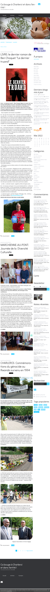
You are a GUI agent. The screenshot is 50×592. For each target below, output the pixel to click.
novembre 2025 (37, 82)
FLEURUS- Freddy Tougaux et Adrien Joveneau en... (40, 373)
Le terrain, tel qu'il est (39, 96)
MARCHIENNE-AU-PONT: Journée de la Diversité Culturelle (15, 248)
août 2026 (36, 66)
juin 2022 (15, 42)
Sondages (36, 180)
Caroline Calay (37, 231)
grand (45, 405)
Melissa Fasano (37, 215)
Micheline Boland (37, 260)
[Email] (39, 4)
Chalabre (40, 116)
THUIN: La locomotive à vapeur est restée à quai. (41, 323)
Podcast (36, 175)
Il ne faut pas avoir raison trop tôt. (41, 118)
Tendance (36, 185)
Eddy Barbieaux (37, 245)
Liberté (47, 96)
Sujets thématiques (38, 182)
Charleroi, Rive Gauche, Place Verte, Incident (40, 160)
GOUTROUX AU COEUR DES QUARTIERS (41, 209)
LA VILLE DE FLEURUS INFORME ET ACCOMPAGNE (41, 268)
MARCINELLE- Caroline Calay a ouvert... (41, 232)
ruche (35, 405)
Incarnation (42, 94)
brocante (47, 407)
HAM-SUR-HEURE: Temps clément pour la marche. (41, 331)
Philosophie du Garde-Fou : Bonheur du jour (41, 113)
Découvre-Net (37, 168)
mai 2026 (36, 71)
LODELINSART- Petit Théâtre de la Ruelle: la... (41, 309)
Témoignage (36, 184)
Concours (36, 162)
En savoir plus (9, 591)
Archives (12, 15)
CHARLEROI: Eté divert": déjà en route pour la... (41, 316)
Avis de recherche (38, 156)
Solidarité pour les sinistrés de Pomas (41, 116)
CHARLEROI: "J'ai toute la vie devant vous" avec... (41, 351)
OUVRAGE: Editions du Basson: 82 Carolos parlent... (41, 217)
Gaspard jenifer (37, 238)
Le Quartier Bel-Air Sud (43, 106)
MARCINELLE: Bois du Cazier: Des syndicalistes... (41, 358)
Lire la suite (36, 59)
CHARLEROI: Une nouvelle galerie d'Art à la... (40, 202)
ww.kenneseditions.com (17, 195)
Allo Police (36, 154)
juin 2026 (36, 70)
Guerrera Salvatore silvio (39, 252)
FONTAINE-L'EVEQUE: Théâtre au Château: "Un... (41, 338)
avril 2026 (36, 73)
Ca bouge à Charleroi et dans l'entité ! (18, 6)
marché (43, 409)
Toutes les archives (37, 84)
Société (35, 178)
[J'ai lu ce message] (48, 589)
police (35, 407)
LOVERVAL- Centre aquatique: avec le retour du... (40, 224)
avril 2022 (3, 42)
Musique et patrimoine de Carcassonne (40, 120)
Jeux (35, 173)
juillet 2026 (36, 68)
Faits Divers (36, 171)
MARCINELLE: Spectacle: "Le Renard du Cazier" (41, 365)
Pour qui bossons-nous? (39, 122)
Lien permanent (5, 236)
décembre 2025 (37, 80)
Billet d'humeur (37, 157)
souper (40, 405)
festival (41, 407)
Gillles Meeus (37, 208)
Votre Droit (36, 187)
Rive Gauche (36, 176)
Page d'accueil (9, 42)
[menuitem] (4, 15)
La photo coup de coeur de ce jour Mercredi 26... (41, 109)
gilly (35, 409)
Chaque (35, 112)
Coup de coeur (37, 164)
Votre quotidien (37, 189)
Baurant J (36, 267)
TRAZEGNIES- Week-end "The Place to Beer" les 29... (40, 345)
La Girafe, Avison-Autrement (41, 103)
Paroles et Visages (41, 99)
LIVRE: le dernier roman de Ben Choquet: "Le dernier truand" (16, 57)
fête (39, 409)
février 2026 (36, 77)
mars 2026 (36, 75)
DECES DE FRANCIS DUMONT (40, 254)
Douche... (36, 94)
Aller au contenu (4, 1)
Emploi (35, 169)
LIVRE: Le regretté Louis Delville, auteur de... (41, 260)
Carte (36, 275)
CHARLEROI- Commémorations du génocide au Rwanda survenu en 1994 (16, 366)
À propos (21, 15)
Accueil (4, 15)
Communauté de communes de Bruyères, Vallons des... (41, 102)
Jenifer (35, 224)
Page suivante (29, 550)
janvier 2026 (36, 79)
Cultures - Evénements (39, 166)
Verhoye (36, 201)
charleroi (36, 412)
